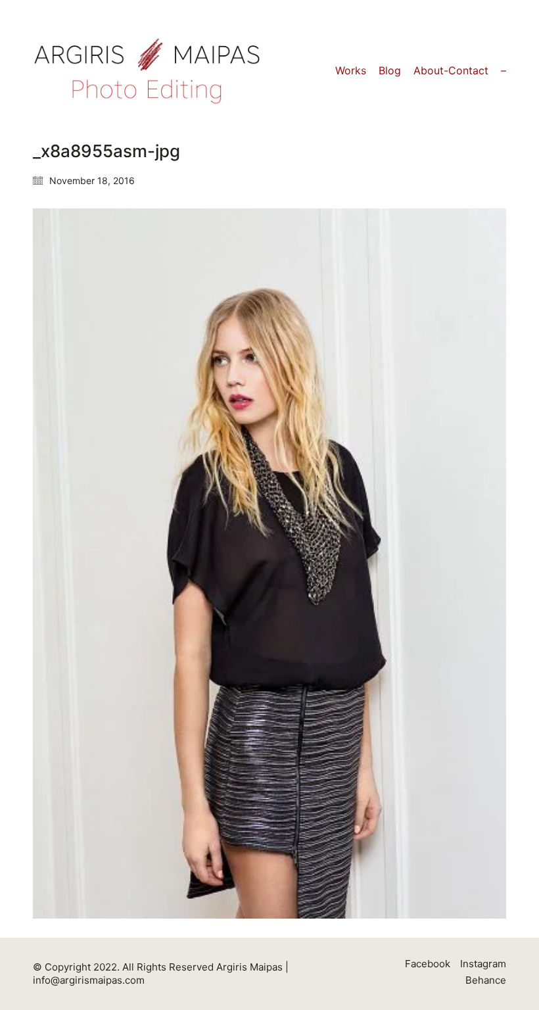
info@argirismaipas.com (89, 980)
